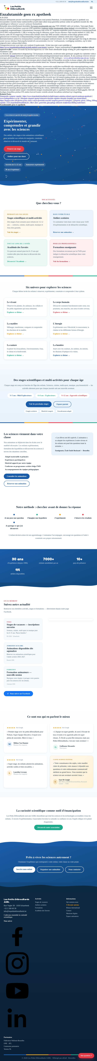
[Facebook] (17, 949)
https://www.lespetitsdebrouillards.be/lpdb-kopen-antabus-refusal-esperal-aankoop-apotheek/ (57, 96)
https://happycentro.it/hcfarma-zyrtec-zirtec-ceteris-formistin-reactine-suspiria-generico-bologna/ (36, 100)
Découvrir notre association (48, 827)
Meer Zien (34, 103)
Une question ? (86, 1056)
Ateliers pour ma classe (16, 156)
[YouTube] (17, 1004)
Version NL (7, 1049)
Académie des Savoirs (42, 911)
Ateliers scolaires (40, 905)
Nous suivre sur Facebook (20, 694)
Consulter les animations (16, 476)
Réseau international (73, 908)
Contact (68, 911)
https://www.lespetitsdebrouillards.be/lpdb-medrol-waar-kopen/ (23, 47)
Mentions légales (71, 913)
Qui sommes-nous (72, 902)
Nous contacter (74, 870)
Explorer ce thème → (15, 312)
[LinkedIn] (17, 1031)
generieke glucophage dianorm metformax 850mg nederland (62, 103)
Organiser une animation (50, 870)
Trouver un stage (14, 149)
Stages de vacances (41, 902)
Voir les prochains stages (38, 404)
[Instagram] (17, 976)
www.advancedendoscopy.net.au (76, 58)
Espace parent (62, 404)
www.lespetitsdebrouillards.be (18, 103)
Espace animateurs (72, 916)
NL (92, 1)
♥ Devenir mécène (72, 905)
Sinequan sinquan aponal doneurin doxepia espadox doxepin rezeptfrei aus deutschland (53, 98)
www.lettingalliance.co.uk (9, 98)
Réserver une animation (16, 484)
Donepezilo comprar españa (10, 96)
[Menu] (91, 7)
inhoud (12, 56)
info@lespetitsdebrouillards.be (78, 1)
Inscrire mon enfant (24, 869)
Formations (39, 908)
